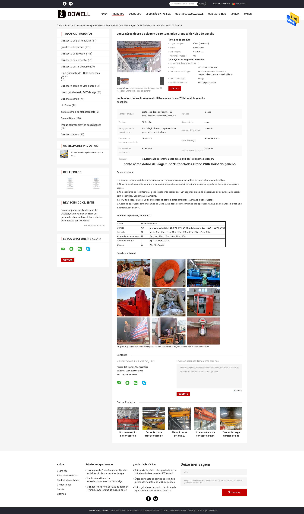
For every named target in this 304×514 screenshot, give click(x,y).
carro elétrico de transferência (78, 111)
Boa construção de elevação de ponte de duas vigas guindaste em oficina (127, 434)
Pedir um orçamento (221, 4)
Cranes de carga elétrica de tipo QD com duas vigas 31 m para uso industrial (231, 434)
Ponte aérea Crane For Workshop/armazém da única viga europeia (104, 480)
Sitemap (61, 494)
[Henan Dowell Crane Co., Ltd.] (74, 14)
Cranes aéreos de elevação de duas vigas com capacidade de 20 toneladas (205, 434)
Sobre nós (135, 14)
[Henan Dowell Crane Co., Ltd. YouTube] (71, 4)
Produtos (118, 14)
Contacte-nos (217, 14)
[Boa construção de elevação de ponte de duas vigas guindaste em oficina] (128, 418)
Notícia (235, 14)
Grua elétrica (68, 118)
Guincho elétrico (70, 98)
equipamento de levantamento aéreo (193, 347)
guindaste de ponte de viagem (140, 347)
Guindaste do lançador (73, 53)
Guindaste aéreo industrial (165, 347)
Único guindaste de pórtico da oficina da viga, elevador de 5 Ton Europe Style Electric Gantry (155, 489)
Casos (248, 14)
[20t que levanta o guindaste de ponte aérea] (64, 154)
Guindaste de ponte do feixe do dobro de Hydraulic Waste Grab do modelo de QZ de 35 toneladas (108, 488)
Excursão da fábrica (158, 14)
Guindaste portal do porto (75, 66)
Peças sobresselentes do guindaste (81, 124)
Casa (104, 14)
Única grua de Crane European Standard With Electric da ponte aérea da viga (107, 472)
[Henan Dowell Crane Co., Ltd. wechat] (82, 249)
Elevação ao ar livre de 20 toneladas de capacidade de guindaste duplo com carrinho (179, 434)
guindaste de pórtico (72, 47)
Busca (201, 4)
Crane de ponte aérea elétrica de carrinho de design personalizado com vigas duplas (154, 434)
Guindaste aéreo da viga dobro (78, 85)
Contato (175, 88)
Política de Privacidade (98, 511)
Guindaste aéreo (70, 134)
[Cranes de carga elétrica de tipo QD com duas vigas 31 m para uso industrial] (231, 418)
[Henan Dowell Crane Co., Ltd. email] (65, 249)
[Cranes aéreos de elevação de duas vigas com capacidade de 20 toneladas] (205, 418)
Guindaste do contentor (74, 60)
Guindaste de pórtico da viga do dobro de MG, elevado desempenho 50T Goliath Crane (155, 472)
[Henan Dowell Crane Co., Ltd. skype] (90, 249)
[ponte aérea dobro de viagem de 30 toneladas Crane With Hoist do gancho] (139, 57)
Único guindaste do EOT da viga (78, 92)
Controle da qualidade (189, 14)
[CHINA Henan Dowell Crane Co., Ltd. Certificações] (70, 183)
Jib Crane (66, 105)
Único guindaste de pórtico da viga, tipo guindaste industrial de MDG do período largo (155, 481)
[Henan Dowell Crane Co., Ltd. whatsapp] (73, 249)
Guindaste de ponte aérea (90, 25)
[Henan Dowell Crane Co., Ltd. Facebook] (64, 4)
